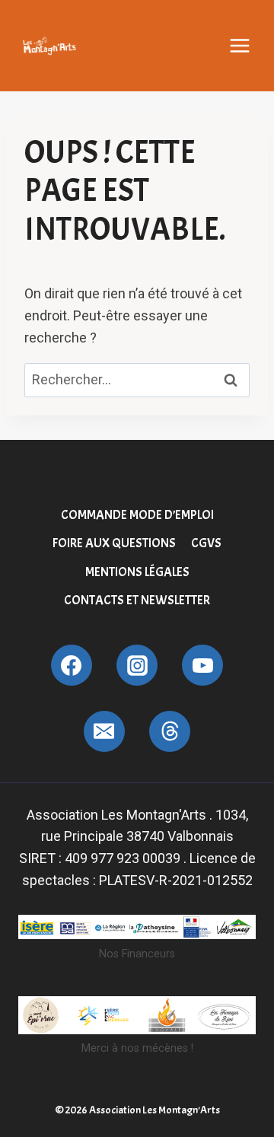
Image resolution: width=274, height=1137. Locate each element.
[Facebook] (71, 665)
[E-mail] (104, 731)
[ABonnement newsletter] (169, 731)
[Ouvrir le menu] (239, 45)
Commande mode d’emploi (137, 515)
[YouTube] (202, 665)
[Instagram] (137, 665)
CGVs (206, 543)
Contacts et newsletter (137, 600)
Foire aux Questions (114, 543)
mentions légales (137, 572)
